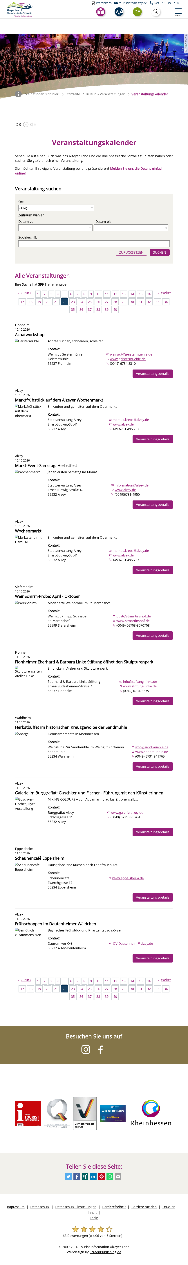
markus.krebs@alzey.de (131, 419)
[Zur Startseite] (19, 9)
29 (123, 302)
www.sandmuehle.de (151, 751)
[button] (119, 11)
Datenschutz (39, 1207)
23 (73, 302)
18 (30, 302)
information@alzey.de (132, 485)
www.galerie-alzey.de (127, 812)
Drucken (168, 1207)
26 (98, 302)
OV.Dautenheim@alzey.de (133, 943)
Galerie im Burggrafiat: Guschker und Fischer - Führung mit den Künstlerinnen (89, 792)
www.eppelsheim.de (128, 878)
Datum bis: (103, 221)
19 (39, 302)
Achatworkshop (29, 334)
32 (149, 302)
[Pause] (26, 125)
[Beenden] (33, 125)
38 (98, 309)
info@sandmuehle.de (151, 747)
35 (73, 309)
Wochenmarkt (28, 531)
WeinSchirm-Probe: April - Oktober (47, 596)
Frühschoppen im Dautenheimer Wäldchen (55, 923)
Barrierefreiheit (114, 1207)
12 (115, 294)
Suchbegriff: (27, 237)
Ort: (21, 201)
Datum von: (27, 221)
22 (64, 302)
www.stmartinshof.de (133, 621)
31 (140, 302)
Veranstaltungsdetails (152, 373)
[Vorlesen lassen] (18, 125)
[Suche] (155, 11)
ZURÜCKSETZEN (131, 252)
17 (22, 302)
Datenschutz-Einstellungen (75, 1207)
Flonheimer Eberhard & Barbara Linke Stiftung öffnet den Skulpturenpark (84, 661)
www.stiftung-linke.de (140, 686)
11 (107, 294)
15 (140, 294)
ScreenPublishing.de (105, 1252)
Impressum (16, 1207)
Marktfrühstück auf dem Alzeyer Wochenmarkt (59, 400)
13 (124, 294)
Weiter (166, 293)
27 (107, 302)
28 (115, 302)
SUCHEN (159, 252)
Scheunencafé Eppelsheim (39, 858)
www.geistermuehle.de (128, 359)
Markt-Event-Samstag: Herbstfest (46, 465)
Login (94, 1218)
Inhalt (92, 1212)
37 (90, 309)
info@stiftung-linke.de (140, 681)
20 (47, 302)
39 (107, 309)
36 (81, 309)
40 (115, 309)
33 (157, 302)
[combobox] (137, 11)
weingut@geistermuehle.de (131, 354)
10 (98, 294)
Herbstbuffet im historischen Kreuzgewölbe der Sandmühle (71, 727)
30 (132, 302)
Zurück (26, 293)
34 (166, 302)
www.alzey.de (123, 424)
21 (56, 302)
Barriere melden (144, 1207)
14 (132, 294)
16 (149, 294)
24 (81, 302)
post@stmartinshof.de (133, 616)
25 (90, 302)
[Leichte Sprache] (100, 11)
